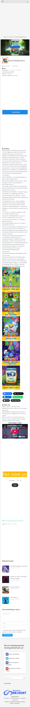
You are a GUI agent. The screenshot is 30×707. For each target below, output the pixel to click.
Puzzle (11, 37)
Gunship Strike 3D (15, 587)
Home (5, 37)
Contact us (17, 703)
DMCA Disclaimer (15, 701)
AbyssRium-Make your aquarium (19, 566)
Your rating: (12, 480)
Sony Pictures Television (14, 70)
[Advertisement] (15, 19)
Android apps (7, 683)
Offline (15, 524)
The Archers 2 (14, 597)
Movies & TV (9, 524)
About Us (7, 701)
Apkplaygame (15, 696)
